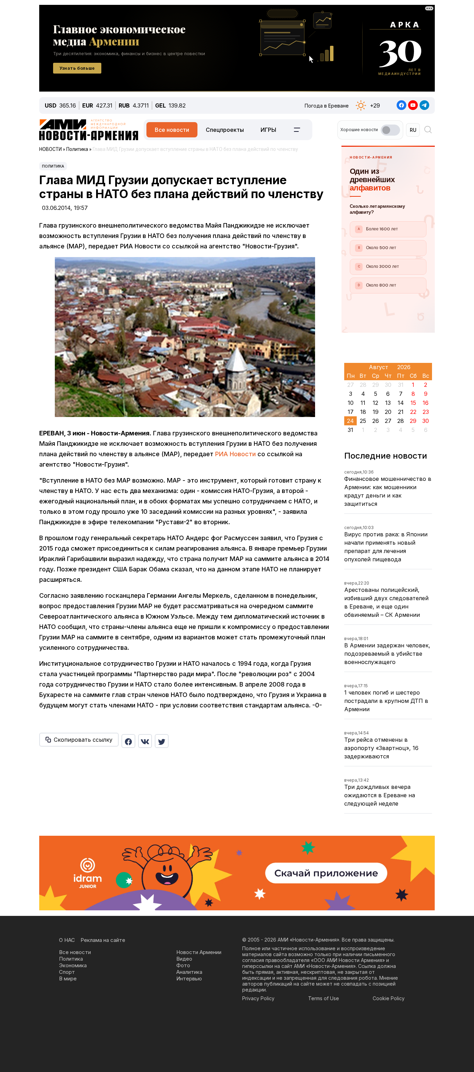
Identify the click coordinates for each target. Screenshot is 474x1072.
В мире (68, 978)
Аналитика (189, 972)
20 (388, 411)
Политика (53, 166)
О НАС (67, 940)
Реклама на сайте (103, 940)
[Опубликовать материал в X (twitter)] (162, 741)
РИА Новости (235, 454)
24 (350, 420)
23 (426, 411)
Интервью (189, 978)
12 (375, 402)
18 (363, 411)
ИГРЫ (268, 129)
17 (351, 411)
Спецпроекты (225, 129)
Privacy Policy (258, 998)
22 (413, 411)
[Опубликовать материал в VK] (145, 741)
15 (413, 402)
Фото (183, 965)
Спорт (67, 972)
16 (426, 402)
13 (388, 402)
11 (363, 402)
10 (351, 402)
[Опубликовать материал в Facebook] (128, 741)
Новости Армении (198, 952)
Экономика (73, 965)
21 (401, 411)
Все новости (172, 129)
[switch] (390, 130)
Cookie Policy (389, 998)
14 (401, 402)
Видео (184, 958)
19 (376, 411)
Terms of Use (323, 998)
